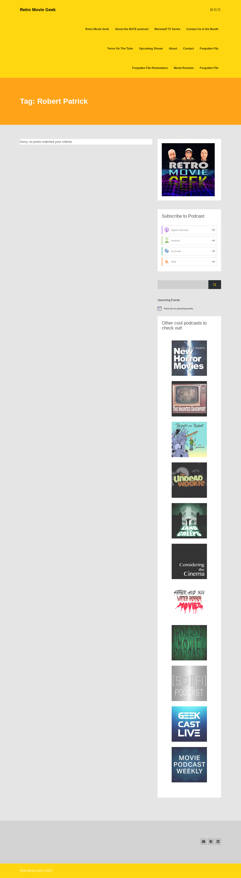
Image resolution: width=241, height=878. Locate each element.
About (173, 48)
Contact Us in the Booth (202, 29)
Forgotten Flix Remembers (150, 67)
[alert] (189, 308)
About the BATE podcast (131, 29)
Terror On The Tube (120, 48)
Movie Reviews (184, 67)
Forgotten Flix (209, 48)
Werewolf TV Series (167, 29)
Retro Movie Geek (38, 9)
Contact (188, 48)
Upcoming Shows (151, 48)
